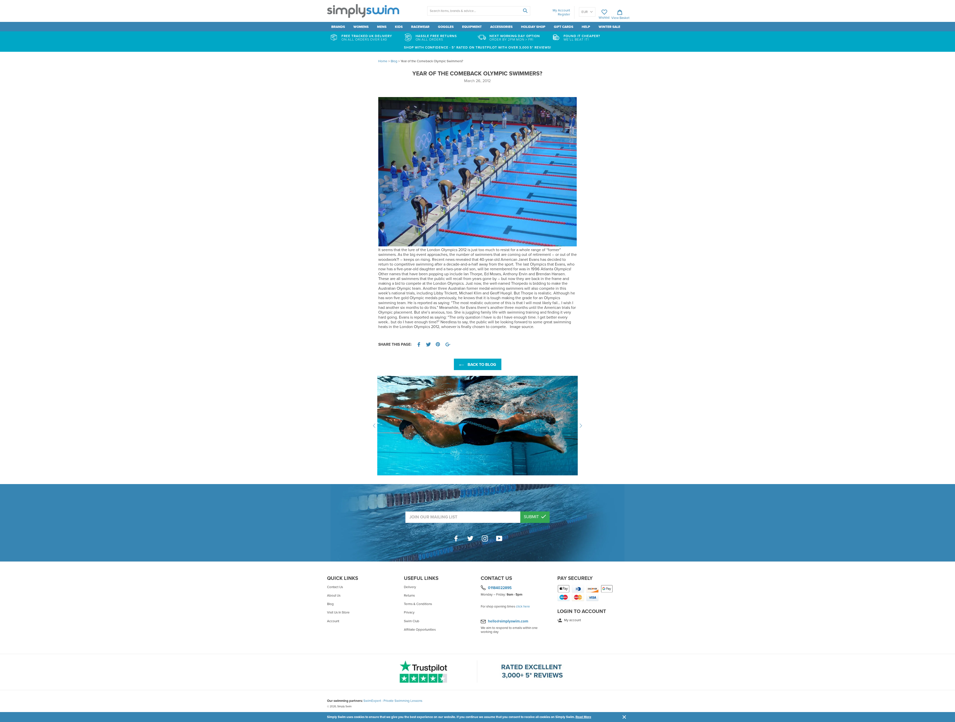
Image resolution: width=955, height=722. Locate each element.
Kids (399, 27)
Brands (338, 27)
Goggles (446, 27)
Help (586, 27)
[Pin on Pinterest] (438, 344)
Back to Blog (481, 364)
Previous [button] (374, 425)
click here (523, 607)
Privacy (409, 612)
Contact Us (335, 587)
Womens (361, 27)
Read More (583, 717)
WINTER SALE (609, 27)
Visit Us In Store (338, 612)
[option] (477, 425)
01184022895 (500, 588)
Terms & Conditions (418, 604)
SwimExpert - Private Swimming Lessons (392, 701)
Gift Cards (563, 27)
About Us (333, 596)
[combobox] (478, 11)
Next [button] (580, 425)
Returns (409, 596)
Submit (532, 516)
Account (333, 621)
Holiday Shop (533, 27)
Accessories (501, 27)
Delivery (410, 587)
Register (564, 14)
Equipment (472, 27)
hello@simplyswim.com (508, 621)
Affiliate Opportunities (420, 630)
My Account (561, 10)
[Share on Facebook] (418, 344)
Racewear (420, 27)
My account (572, 620)
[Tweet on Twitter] (428, 344)
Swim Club (411, 621)
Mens (381, 27)
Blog (330, 604)
